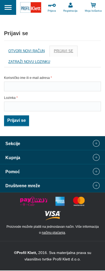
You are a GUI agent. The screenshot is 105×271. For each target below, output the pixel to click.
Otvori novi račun (26, 51)
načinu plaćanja (53, 233)
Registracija (70, 10)
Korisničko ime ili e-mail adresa (28, 78)
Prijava (52, 10)
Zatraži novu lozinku (29, 62)
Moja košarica (93, 10)
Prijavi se (66, 53)
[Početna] (30, 8)
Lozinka (11, 98)
